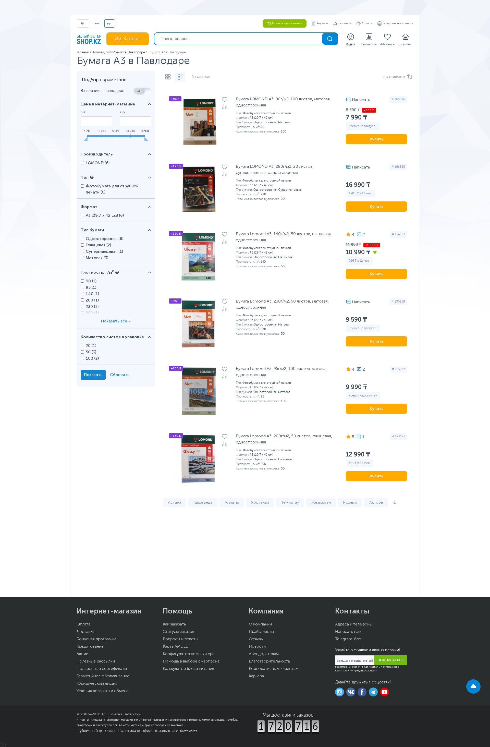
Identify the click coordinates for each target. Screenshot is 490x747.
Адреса (322, 23)
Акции (82, 654)
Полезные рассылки (96, 661)
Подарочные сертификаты (102, 669)
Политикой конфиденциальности (356, 670)
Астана (174, 503)
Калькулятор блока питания (188, 669)
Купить (376, 139)
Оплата (367, 23)
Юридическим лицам (97, 684)
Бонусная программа (398, 23)
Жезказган (321, 503)
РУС (109, 23)
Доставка (344, 23)
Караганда (202, 503)
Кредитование (90, 647)
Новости (257, 647)
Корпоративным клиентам (273, 669)
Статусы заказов (178, 632)
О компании (260, 624)
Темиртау (290, 503)
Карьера (256, 676)
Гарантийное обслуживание (103, 676)
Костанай (260, 503)
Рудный (350, 503)
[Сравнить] (225, 106)
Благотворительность (269, 661)
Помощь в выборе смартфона (191, 661)
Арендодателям (264, 654)
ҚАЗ (97, 23)
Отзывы (256, 639)
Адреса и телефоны (353, 624)
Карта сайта (188, 731)
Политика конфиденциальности (148, 731)
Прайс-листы (261, 632)
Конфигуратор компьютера (188, 654)
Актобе (376, 503)
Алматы (232, 503)
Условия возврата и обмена (102, 691)
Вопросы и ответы (180, 639)
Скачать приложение (287, 23)
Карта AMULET (176, 647)
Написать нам (348, 632)
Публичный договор (96, 731)
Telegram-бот (348, 639)
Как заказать (174, 624)
